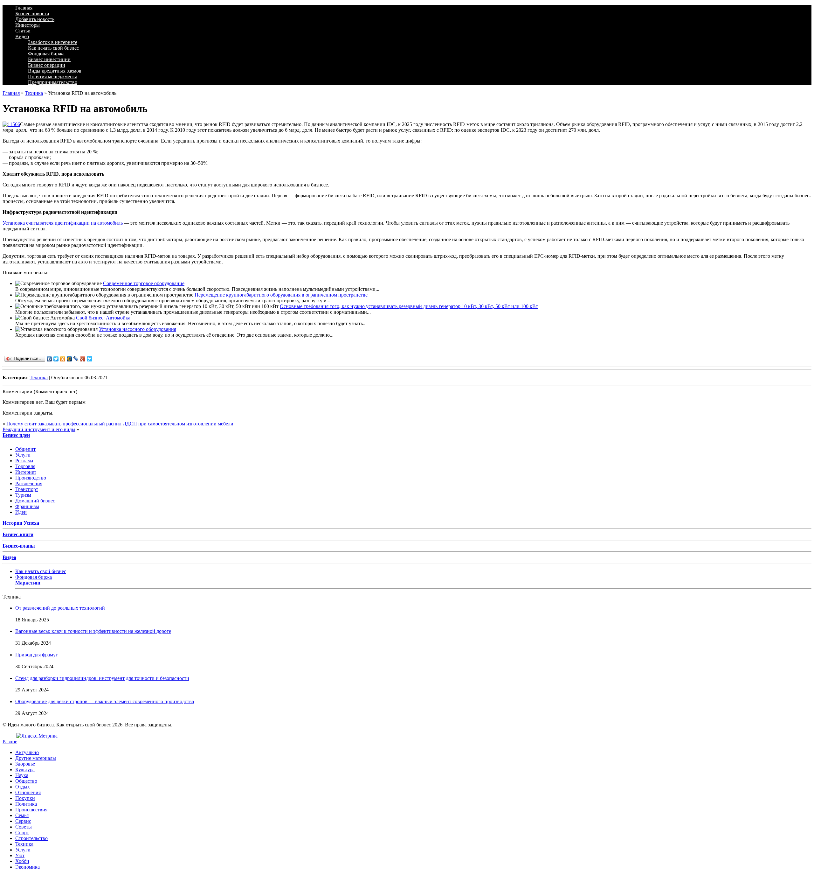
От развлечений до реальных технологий (60, 608)
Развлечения (28, 483)
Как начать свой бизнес (53, 48)
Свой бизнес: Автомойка (103, 317)
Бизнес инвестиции (49, 59)
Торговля (25, 466)
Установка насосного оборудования (137, 329)
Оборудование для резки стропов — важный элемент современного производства (104, 701)
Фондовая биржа (46, 53)
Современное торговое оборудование (143, 283)
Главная (23, 7)
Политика (26, 804)
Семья (22, 815)
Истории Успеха (21, 523)
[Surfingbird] (89, 359)
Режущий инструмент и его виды (39, 429)
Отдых (22, 786)
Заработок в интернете (52, 42)
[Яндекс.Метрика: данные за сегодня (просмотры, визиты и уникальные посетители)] (37, 736)
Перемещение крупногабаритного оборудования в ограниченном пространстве (281, 295)
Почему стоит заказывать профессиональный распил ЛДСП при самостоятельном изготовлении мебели (119, 423)
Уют (19, 855)
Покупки (25, 798)
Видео (22, 36)
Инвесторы (27, 25)
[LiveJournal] (76, 359)
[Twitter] (56, 359)
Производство (30, 477)
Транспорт (26, 489)
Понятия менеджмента (52, 76)
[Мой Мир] (69, 359)
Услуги (23, 455)
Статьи (23, 30)
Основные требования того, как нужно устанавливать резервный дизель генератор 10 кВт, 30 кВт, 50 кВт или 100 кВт (409, 306)
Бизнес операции (46, 65)
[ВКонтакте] (49, 359)
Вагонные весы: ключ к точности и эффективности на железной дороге (93, 631)
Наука (21, 775)
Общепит (25, 449)
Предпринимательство (52, 82)
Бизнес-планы (19, 546)
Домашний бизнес (35, 500)
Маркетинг (28, 582)
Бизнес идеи (16, 435)
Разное (10, 741)
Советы (23, 827)
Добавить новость (34, 19)
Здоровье (25, 763)
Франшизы (27, 506)
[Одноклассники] (62, 359)
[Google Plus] (82, 359)
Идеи (21, 512)
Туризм (23, 495)
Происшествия (31, 809)
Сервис (23, 821)
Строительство (31, 838)
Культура (25, 769)
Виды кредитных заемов (54, 71)
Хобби (22, 861)
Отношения (28, 792)
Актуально (27, 752)
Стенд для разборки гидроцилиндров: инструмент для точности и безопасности (102, 678)
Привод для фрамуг (36, 654)
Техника (34, 93)
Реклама (24, 460)
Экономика (27, 867)
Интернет (25, 472)
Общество (26, 781)
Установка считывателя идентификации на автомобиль (63, 223)
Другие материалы (35, 758)
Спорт (22, 832)
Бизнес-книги (18, 534)
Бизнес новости (32, 13)
